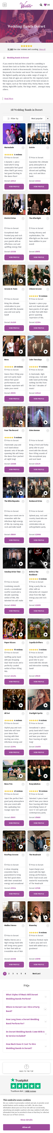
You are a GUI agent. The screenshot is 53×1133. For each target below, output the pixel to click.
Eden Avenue (34, 430)
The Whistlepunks (12, 501)
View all (42, 49)
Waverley (33, 925)
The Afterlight (35, 218)
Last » (38, 974)
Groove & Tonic (10, 289)
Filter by (14, 118)
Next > (34, 974)
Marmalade (9, 147)
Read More (8, 99)
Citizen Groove (35, 289)
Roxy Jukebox (34, 784)
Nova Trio (8, 784)
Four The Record (11, 430)
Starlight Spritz (36, 713)
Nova (6, 360)
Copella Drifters (36, 642)
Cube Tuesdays (35, 360)
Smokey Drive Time (12, 572)
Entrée (32, 147)
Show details (26, 1120)
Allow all (26, 1127)
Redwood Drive (35, 501)
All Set (7, 713)
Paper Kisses (10, 642)
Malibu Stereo (10, 925)
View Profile (14, 187)
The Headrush (35, 855)
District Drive (10, 218)
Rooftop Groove (11, 855)
